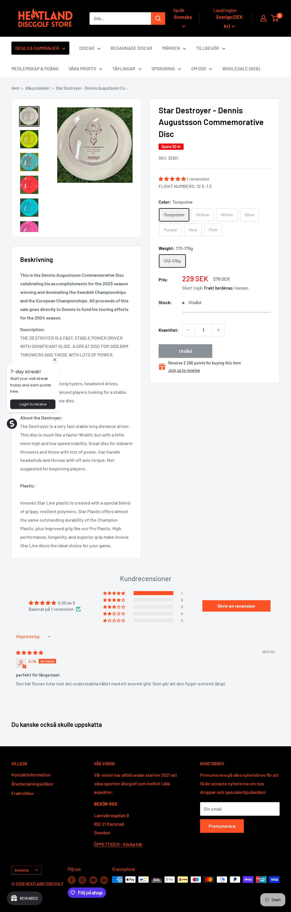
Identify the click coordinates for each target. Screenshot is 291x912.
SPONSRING (163, 68)
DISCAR (86, 48)
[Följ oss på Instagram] (82, 880)
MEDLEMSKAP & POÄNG (35, 68)
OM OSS (198, 68)
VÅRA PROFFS (82, 68)
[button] (173, 178)
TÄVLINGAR (123, 68)
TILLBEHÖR (207, 48)
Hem (15, 88)
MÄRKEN (171, 48)
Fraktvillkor (22, 793)
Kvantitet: (169, 330)
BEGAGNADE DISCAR (131, 48)
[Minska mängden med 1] (188, 330)
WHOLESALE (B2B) (241, 68)
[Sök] (158, 18)
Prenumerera (222, 826)
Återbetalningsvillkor (32, 783)
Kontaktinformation (31, 774)
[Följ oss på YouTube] (93, 880)
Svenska (21, 870)
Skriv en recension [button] (236, 605)
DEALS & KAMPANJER (37, 48)
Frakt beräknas (218, 287)
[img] (29, 652)
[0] (274, 18)
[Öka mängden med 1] (219, 330)
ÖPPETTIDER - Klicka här (118, 844)
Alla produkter (37, 88)
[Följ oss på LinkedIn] (104, 880)
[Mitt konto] (263, 18)
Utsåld (185, 351)
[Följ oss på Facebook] (72, 880)
